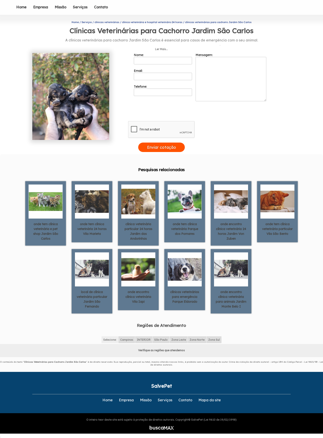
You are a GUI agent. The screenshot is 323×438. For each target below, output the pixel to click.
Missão (60, 7)
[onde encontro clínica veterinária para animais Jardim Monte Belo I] (231, 269)
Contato (101, 7)
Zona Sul (214, 339)
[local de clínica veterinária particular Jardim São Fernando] (92, 269)
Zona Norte (197, 339)
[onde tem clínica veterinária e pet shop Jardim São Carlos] (46, 201)
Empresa (40, 7)
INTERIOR (144, 339)
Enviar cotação (161, 147)
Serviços (80, 7)
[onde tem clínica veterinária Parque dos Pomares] (185, 201)
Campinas (126, 339)
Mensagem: (205, 55)
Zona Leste (178, 339)
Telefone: (141, 87)
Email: (138, 71)
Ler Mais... (161, 49)
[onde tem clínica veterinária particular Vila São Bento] (277, 201)
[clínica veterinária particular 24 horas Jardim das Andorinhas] (138, 201)
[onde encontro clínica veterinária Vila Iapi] (138, 269)
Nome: (139, 55)
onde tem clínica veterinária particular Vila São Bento (277, 229)
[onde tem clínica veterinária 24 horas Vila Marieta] (92, 201)
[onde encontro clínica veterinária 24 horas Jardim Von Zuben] (231, 201)
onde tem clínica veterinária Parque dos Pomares (184, 229)
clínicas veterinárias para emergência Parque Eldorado (184, 297)
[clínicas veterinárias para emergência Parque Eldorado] (185, 269)
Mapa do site (209, 400)
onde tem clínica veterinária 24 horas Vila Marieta (92, 229)
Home (21, 7)
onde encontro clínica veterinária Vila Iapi (138, 297)
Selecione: (109, 339)
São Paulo (161, 339)
